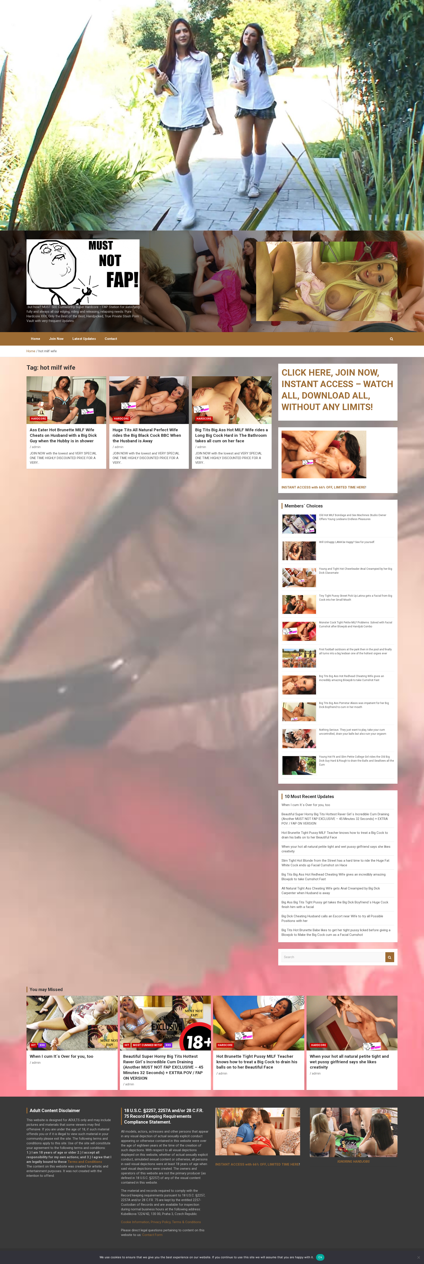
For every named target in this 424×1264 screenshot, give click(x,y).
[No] (418, 1257)
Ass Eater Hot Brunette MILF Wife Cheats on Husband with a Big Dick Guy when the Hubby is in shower (63, 435)
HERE (361, 487)
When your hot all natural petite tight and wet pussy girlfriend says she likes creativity (349, 1062)
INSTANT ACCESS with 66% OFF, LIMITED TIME (319, 487)
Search (389, 957)
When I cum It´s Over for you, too (306, 805)
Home (35, 339)
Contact (111, 339)
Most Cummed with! (147, 1045)
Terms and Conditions (85, 1162)
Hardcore (38, 418)
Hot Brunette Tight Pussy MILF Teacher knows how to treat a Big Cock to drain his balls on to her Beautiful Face (256, 1062)
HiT (33, 1045)
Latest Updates (84, 339)
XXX (42, 1045)
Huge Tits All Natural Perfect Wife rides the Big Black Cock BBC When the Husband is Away (147, 435)
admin (36, 447)
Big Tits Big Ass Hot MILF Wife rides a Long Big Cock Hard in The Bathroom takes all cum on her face (231, 435)
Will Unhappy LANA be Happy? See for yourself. (347, 542)
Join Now (56, 339)
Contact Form (152, 1235)
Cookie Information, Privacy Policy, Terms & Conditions (161, 1222)
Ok (320, 1257)
